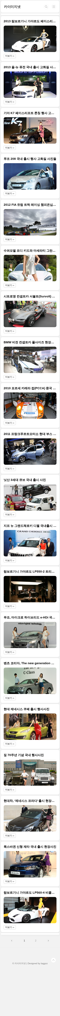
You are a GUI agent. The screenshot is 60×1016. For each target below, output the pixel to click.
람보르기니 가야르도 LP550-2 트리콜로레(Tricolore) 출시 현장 (30, 571)
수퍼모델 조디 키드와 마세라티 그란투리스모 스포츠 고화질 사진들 (30, 250)
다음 (48, 941)
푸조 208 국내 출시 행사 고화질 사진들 (30, 158)
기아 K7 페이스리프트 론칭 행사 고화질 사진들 (30, 113)
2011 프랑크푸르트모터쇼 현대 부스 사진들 (30, 434)
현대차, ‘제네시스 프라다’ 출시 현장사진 (30, 800)
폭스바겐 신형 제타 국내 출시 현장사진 (30, 846)
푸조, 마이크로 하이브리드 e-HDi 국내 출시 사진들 (30, 617)
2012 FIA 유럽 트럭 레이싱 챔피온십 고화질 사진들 (30, 204)
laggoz (44, 963)
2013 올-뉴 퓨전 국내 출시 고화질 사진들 (30, 67)
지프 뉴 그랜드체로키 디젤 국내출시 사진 (30, 525)
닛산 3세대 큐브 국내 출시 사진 (25, 480)
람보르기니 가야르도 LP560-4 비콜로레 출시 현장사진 (30, 892)
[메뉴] (53, 6)
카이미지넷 (12, 6)
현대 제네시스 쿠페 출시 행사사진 (26, 709)
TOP (53, 960)
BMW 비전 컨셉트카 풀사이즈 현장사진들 (30, 342)
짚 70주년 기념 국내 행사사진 (24, 755)
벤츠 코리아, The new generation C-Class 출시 (30, 663)
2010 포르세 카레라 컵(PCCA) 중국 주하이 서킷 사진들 (30, 388)
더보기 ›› (9, 56)
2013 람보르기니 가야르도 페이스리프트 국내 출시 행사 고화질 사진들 (30, 21)
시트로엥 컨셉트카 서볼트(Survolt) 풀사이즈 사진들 (30, 296)
